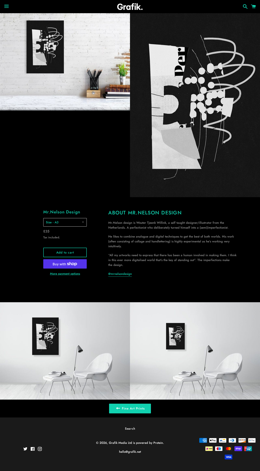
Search (130, 428)
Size (49, 222)
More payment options (65, 273)
